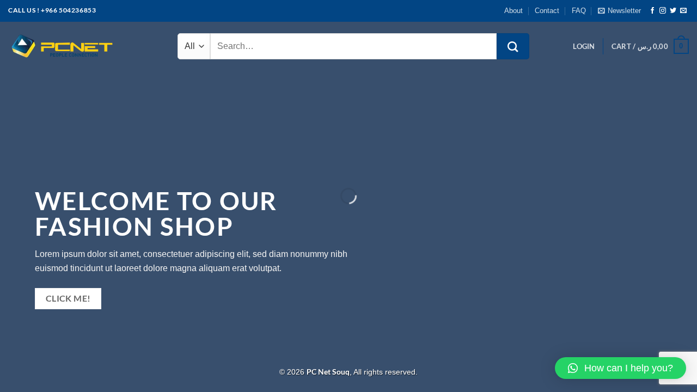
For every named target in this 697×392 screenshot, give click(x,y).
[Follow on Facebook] (652, 11)
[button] (620, 368)
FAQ (579, 11)
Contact (547, 11)
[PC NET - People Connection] (62, 46)
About (513, 11)
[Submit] (513, 46)
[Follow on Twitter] (673, 11)
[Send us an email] (683, 11)
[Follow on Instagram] (662, 11)
